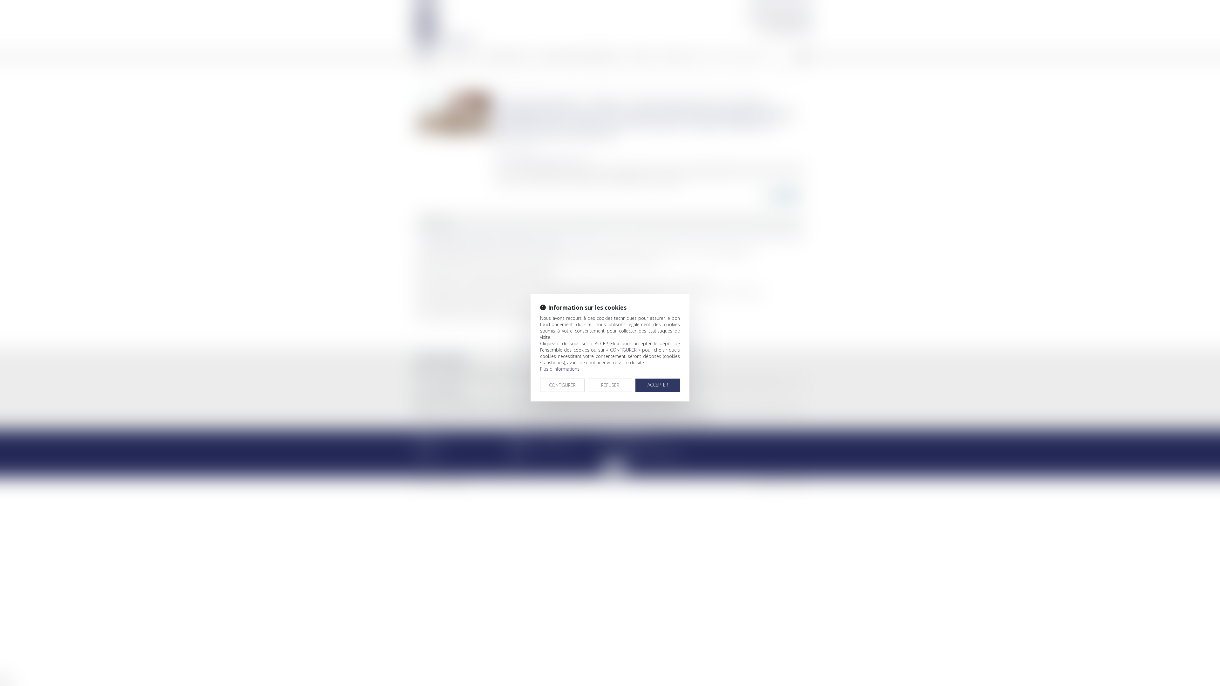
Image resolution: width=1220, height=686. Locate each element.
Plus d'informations (560, 369)
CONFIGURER (562, 385)
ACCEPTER (657, 385)
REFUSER (610, 385)
